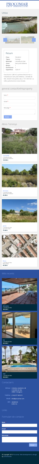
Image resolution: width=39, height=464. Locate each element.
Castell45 (6, 156)
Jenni (4, 226)
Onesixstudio (8, 456)
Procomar (16, 454)
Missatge (7, 108)
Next (34, 40)
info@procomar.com (18, 399)
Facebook (2, 460)
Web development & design (28, 454)
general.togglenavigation (3, 5)
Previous (5, 40)
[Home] (17, 5)
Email (6, 101)
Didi (4, 374)
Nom (6, 95)
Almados (6, 306)
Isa (4, 340)
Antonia (5, 191)
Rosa (4, 261)
